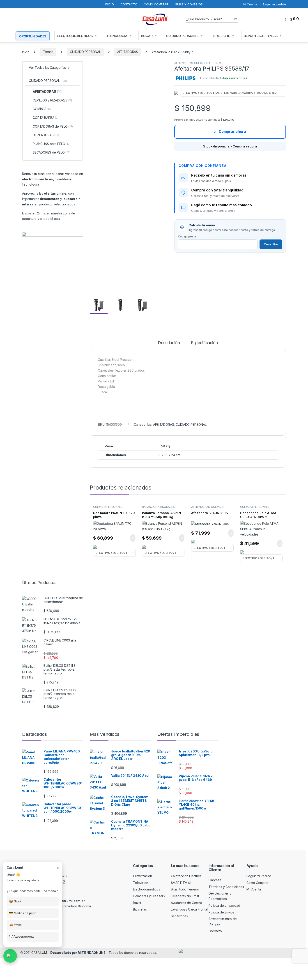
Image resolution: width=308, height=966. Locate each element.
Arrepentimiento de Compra (223, 921)
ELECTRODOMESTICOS (75, 36)
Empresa (215, 880)
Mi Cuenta (250, 4)
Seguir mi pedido (274, 4)
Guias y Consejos (189, 4)
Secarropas (179, 916)
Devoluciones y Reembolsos (220, 896)
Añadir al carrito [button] (130, 538)
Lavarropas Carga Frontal (189, 909)
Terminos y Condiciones (226, 887)
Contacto (129, 4)
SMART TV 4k (181, 883)
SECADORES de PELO (52, 152)
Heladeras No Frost (185, 896)
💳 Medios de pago (22, 913)
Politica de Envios (221, 912)
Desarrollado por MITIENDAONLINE (78, 952)
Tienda (48, 52)
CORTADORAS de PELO (53, 126)
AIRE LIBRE (221, 36)
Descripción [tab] (169, 343)
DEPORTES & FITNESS (261, 36)
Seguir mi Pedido (258, 876)
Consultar (271, 244)
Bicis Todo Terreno (185, 889)
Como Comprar (156, 4)
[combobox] (210, 19)
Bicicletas (140, 909)
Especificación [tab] (204, 343)
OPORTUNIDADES (32, 36)
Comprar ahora (232, 131)
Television (140, 883)
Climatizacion (142, 876)
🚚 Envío (15, 925)
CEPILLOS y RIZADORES (52, 100)
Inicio (109, 4)
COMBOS (42, 109)
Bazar (137, 903)
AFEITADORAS (127, 52)
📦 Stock (15, 901)
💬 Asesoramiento (21, 936)
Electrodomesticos (146, 889)
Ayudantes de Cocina (186, 903)
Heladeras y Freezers (149, 896)
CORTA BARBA (46, 118)
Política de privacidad (224, 905)
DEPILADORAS (46, 135)
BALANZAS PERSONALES (158, 506)
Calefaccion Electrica (186, 876)
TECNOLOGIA (116, 36)
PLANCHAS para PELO (52, 144)
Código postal (187, 236)
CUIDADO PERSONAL (182, 36)
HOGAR (146, 36)
